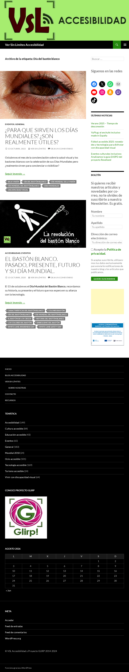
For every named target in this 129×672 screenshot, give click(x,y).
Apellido (96, 223)
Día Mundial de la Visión (63, 182)
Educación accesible (15, 434)
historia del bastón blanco (50, 319)
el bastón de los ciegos (19, 319)
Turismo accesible (14, 471)
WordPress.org (13, 638)
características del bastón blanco (26, 310)
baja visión (13, 182)
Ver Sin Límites (38, 148)
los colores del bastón (20, 323)
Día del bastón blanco (35, 182)
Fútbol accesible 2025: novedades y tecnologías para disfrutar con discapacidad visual (107, 144)
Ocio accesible (12, 458)
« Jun (8, 590)
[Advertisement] (107, 301)
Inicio (8, 369)
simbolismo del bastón (48, 323)
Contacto (10, 394)
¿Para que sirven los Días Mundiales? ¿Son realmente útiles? (41, 136)
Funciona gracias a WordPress (18, 668)
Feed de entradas (14, 626)
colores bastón (56, 310)
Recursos (10, 400)
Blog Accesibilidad (15, 375)
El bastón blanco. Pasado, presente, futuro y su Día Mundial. (42, 264)
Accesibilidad (12, 253)
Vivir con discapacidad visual (20, 477)
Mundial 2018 (12, 452)
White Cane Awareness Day (21, 327)
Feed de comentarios (16, 632)
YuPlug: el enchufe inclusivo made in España (105, 134)
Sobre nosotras (17, 388)
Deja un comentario (62, 148)
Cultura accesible (14, 428)
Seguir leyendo (15, 173)
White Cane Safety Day (50, 327)
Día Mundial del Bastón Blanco (23, 186)
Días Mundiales (51, 186)
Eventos (9, 124)
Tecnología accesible (15, 465)
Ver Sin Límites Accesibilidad (24, 45)
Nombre (96, 211)
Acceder (9, 620)
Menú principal (125, 45)
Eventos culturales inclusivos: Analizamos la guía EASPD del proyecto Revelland (106, 156)
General (20, 124)
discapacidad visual (18, 190)
